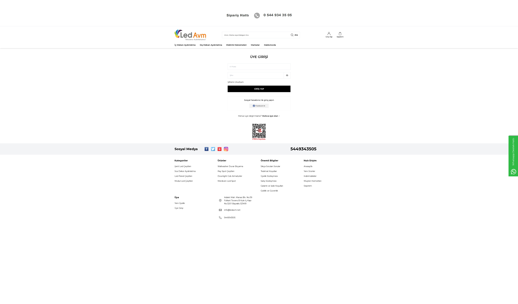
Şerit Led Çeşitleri (183, 166)
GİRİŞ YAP (259, 89)
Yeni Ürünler (309, 171)
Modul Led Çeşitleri (184, 181)
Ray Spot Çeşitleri (226, 171)
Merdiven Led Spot (227, 181)
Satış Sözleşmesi (268, 181)
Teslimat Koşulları (269, 171)
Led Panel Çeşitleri (183, 176)
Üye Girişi (179, 208)
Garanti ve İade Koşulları (272, 186)
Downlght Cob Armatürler (230, 176)
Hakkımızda (270, 45)
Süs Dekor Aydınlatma (185, 171)
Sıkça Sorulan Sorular (270, 166)
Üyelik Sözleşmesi (269, 176)
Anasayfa (308, 166)
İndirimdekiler (310, 176)
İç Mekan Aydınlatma (185, 45)
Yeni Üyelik (180, 203)
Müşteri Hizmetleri (312, 181)
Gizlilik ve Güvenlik (269, 191)
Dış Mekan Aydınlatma (211, 45)
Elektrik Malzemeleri (236, 45)
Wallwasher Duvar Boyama (230, 166)
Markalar (255, 45)
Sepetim (308, 186)
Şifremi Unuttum (236, 82)
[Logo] (191, 35)
